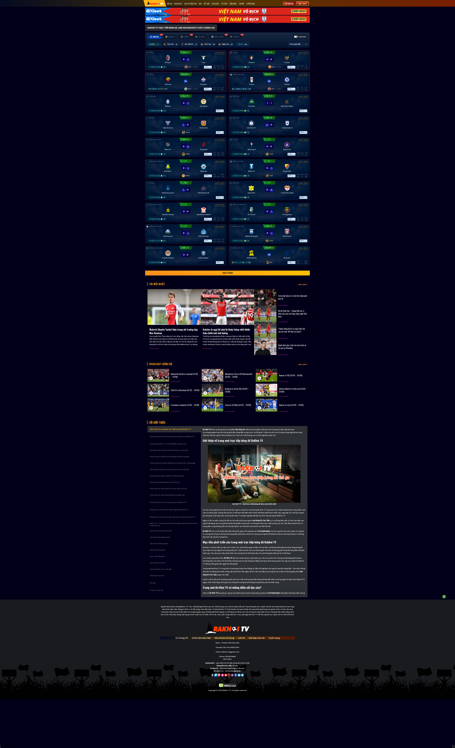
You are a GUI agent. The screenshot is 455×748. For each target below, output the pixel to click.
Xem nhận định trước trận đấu (161, 569)
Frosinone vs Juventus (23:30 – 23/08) (185, 405)
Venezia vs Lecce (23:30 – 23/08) (291, 405)
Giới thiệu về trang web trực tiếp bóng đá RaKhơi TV (170, 429)
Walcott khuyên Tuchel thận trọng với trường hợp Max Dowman (173, 331)
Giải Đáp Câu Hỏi (257, 638)
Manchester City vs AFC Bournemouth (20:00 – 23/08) (238, 375)
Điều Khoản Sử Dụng (224, 638)
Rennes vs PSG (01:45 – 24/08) (290, 375)
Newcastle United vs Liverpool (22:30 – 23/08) (184, 375)
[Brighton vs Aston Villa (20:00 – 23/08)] (212, 390)
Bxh (200, 3)
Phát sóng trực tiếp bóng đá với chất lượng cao (167, 476)
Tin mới (241, 3)
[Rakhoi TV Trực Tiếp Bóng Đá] (155, 3)
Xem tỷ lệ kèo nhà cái (157, 563)
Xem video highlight (157, 556)
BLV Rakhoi (191, 44)
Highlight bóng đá (160, 364)
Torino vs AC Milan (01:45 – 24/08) (238, 405)
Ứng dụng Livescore (157, 575)
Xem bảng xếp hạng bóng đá (160, 537)
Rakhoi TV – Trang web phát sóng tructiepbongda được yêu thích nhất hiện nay (173, 524)
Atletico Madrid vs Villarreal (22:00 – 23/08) (293, 390)
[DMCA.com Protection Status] (227, 685)
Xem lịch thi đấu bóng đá (159, 543)
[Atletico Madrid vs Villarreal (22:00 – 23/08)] (266, 390)
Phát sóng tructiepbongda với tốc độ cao (165, 482)
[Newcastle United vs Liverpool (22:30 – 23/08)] (158, 375)
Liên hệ (241, 638)
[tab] (154, 36)
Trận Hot (172, 44)
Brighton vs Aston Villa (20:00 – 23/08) (237, 390)
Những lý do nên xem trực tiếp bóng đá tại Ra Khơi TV (169, 510)
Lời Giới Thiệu (157, 422)
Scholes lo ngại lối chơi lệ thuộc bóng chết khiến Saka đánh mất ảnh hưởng (226, 331)
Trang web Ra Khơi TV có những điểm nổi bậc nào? (168, 444)
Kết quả (206, 3)
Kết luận (153, 583)
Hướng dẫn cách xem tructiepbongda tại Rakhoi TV (168, 502)
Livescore (215, 3)
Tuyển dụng (250, 3)
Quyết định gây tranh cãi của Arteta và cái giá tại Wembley (292, 346)
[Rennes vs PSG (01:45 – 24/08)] (266, 375)
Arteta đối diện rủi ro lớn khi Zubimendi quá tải (292, 297)
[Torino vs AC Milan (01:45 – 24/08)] (212, 405)
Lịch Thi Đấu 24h (190, 3)
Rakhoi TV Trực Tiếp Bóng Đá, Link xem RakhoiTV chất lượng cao (181, 27)
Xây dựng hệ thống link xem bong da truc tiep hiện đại (169, 469)
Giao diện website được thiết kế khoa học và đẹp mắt (169, 450)
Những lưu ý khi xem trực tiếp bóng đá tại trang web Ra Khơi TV (173, 517)
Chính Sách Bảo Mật (201, 638)
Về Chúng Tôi (181, 638)
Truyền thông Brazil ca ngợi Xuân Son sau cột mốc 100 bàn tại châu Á (291, 330)
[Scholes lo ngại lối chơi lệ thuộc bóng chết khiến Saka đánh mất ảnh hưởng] (227, 307)
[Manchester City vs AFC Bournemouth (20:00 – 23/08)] (212, 375)
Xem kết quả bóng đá (157, 550)
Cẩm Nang (233, 3)
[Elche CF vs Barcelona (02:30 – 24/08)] (158, 390)
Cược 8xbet (302, 3)
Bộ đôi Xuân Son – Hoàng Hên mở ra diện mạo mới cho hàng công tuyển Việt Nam (292, 313)
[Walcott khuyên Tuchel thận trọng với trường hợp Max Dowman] (174, 307)
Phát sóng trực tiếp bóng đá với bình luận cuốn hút (168, 488)
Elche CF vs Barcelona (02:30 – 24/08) (185, 390)
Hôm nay (209, 44)
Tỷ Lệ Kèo (224, 3)
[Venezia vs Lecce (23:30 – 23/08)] (266, 405)
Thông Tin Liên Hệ (156, 590)
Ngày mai (227, 44)
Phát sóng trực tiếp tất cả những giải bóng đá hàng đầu (169, 456)
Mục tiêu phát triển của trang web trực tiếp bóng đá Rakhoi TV (172, 436)
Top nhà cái (289, 3)
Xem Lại (169, 3)
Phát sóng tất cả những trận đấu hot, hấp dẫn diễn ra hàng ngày (172, 463)
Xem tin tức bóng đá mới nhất (160, 531)
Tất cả (242, 44)
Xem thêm (227, 273)
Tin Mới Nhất (157, 284)
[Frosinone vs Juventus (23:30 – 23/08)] (158, 405)
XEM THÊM (302, 284)
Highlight (178, 3)
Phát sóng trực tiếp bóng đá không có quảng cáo (167, 495)
